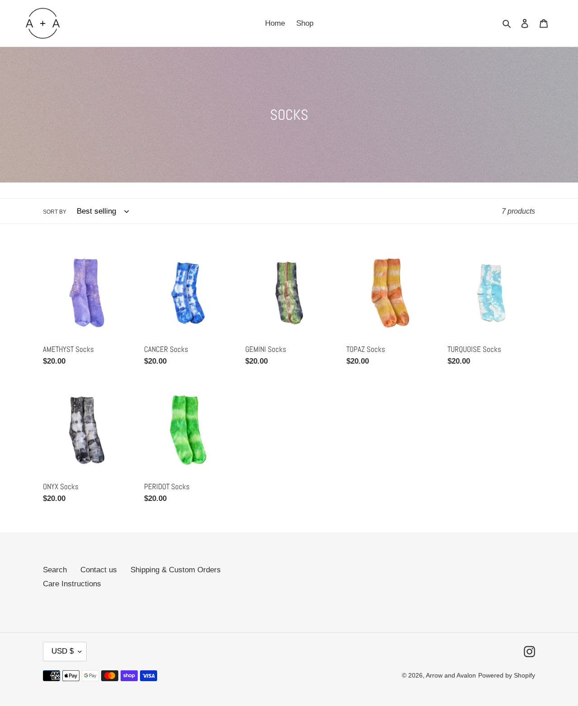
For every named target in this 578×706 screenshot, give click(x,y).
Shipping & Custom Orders (176, 570)
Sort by (54, 212)
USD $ (62, 651)
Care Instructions (72, 584)
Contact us (98, 570)
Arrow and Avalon (451, 675)
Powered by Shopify (506, 675)
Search (55, 570)
